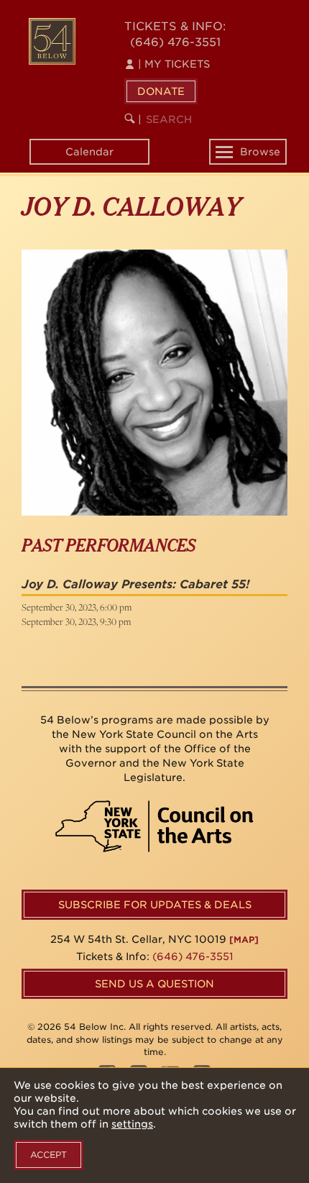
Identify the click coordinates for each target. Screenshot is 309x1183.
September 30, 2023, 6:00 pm (77, 606)
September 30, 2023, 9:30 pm (76, 621)
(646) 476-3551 (175, 42)
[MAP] (244, 939)
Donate (161, 91)
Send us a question (154, 984)
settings (132, 1124)
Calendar (89, 151)
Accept (48, 1154)
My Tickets (174, 64)
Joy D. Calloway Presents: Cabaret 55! (135, 584)
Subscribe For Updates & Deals (155, 904)
